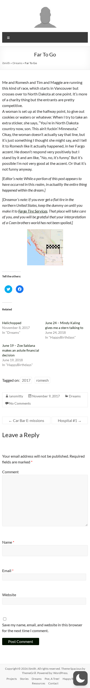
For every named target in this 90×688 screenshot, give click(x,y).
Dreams (17, 63)
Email (7, 570)
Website (9, 594)
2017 (26, 380)
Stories (24, 679)
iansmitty (16, 396)
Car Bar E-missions (26, 420)
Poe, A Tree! (52, 679)
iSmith (6, 63)
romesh (42, 380)
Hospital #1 (70, 420)
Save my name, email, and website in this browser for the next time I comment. (42, 627)
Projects (11, 679)
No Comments (20, 403)
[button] (80, 678)
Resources (38, 683)
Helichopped (11, 323)
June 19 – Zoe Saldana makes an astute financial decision (20, 350)
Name (8, 542)
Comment (10, 471)
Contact (53, 683)
